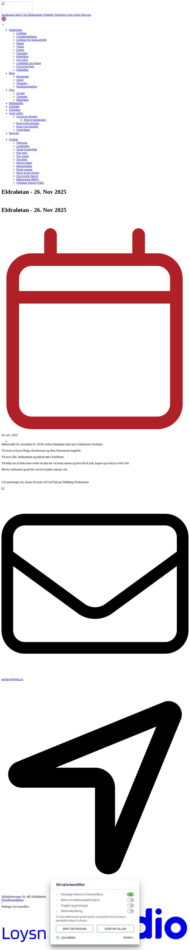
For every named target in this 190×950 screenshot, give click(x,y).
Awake (20, 93)
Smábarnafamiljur (26, 86)
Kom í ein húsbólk (27, 126)
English (13, 139)
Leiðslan (21, 33)
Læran (20, 49)
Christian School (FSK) (30, 182)
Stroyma (86, 14)
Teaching (21, 159)
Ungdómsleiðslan (26, 36)
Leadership (22, 146)
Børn (18, 14)
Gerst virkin (73, 14)
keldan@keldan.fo (12, 679)
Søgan (20, 43)
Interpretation (24, 166)
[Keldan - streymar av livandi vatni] (17, 11)
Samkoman (8, 14)
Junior (20, 79)
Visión (20, 46)
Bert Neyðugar (74, 929)
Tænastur (21, 53)
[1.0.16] (128, 937)
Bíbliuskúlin (35, 14)
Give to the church (27, 176)
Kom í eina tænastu (27, 123)
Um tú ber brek (25, 66)
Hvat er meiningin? (35, 119)
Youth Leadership (26, 149)
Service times (24, 162)
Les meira (68, 937)
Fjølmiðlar (22, 69)
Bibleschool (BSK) (27, 179)
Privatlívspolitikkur (12, 900)
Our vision (22, 156)
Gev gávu (22, 59)
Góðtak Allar (115, 929)
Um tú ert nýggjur (26, 116)
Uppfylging (23, 129)
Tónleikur (60, 14)
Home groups (24, 169)
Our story (21, 152)
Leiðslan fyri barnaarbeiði (31, 39)
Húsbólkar (22, 56)
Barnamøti (22, 76)
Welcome (21, 142)
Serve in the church (27, 172)
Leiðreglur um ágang (28, 63)
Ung (25, 14)
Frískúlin (48, 14)
